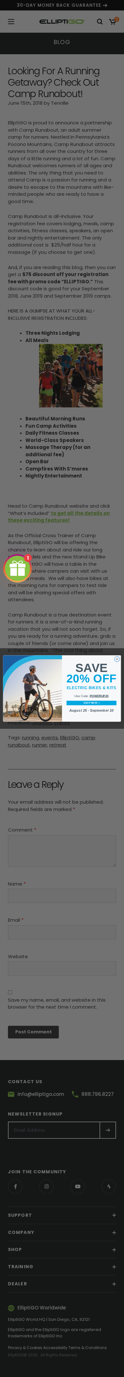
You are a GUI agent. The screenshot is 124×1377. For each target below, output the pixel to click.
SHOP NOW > (91, 702)
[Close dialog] (117, 659)
